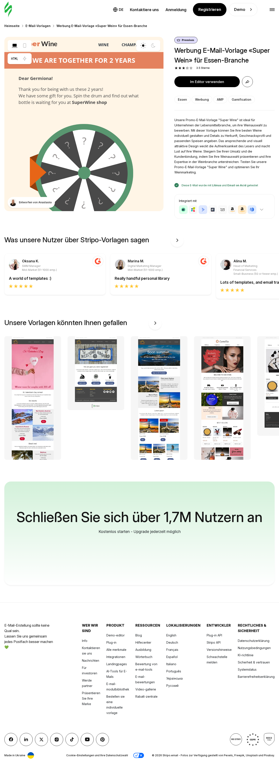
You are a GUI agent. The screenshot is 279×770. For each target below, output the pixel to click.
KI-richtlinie (245, 655)
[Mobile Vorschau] (25, 45)
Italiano (171, 664)
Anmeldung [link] (175, 9)
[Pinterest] (102, 739)
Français (172, 649)
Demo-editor (115, 635)
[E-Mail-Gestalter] (8, 10)
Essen (182, 99)
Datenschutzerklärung (253, 641)
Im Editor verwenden (207, 82)
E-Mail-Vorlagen (38, 26)
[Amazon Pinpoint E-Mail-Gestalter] (232, 209)
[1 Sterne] (176, 68)
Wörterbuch (143, 657)
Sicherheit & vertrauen (254, 662)
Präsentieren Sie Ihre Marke (91, 698)
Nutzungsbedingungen (254, 648)
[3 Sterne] (183, 68)
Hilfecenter (143, 642)
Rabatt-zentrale (146, 696)
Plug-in (111, 642)
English (171, 635)
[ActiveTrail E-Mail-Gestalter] (212, 209)
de (121, 9)
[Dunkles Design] (153, 45)
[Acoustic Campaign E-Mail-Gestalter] (183, 209)
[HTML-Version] (15, 58)
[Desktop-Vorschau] (15, 45)
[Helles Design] (143, 45)
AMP (220, 99)
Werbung (202, 99)
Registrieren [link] (209, 9)
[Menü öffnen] (272, 9)
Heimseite (12, 26)
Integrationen (115, 657)
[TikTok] (71, 739)
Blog (138, 635)
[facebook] (10, 739)
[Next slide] (177, 240)
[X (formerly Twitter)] (41, 739)
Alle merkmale (116, 649)
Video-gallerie (145, 689)
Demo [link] (239, 9)
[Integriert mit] (261, 209)
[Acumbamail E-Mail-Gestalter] (222, 209)
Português (173, 671)
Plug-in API (214, 635)
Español (172, 657)
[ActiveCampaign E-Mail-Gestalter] (203, 209)
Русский (172, 685)
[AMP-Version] (25, 58)
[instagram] (56, 739)
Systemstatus (247, 669)
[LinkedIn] (26, 739)
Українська (174, 678)
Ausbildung (143, 649)
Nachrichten (90, 660)
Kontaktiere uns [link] (144, 9)
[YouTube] (87, 739)
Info (84, 641)
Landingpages (116, 664)
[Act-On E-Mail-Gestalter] (193, 209)
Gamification (241, 99)
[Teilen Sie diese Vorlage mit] (247, 81)
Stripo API (214, 642)
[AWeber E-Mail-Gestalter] (252, 209)
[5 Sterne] (191, 68)
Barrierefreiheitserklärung (256, 676)
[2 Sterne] (180, 68)
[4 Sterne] (187, 68)
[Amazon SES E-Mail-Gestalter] (242, 209)
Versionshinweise (219, 649)
